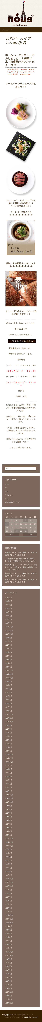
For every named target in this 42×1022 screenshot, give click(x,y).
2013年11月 (9, 1003)
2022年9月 (8, 765)
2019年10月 (9, 886)
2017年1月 (8, 988)
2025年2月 (8, 663)
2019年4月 (8, 904)
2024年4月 (8, 700)
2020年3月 (8, 868)
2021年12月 (9, 795)
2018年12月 (9, 915)
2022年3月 (8, 784)
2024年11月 (9, 674)
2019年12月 (9, 879)
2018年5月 (8, 937)
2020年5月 (8, 860)
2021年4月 (8, 824)
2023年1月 (8, 751)
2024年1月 (8, 711)
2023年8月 (8, 729)
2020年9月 (8, 849)
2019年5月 (8, 901)
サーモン (20, 72)
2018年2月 (8, 944)
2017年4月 (8, 977)
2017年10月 (9, 955)
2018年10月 (9, 922)
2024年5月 (8, 696)
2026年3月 (8, 616)
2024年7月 (8, 689)
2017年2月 (8, 985)
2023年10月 (9, 722)
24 (16, 531)
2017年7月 (8, 966)
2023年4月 (8, 740)
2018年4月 (8, 941)
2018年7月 (8, 930)
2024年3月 (8, 703)
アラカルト (9, 495)
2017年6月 (8, 970)
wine (6, 491)
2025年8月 (8, 641)
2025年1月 (8, 667)
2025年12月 (9, 627)
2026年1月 (8, 623)
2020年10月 (9, 846)
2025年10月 (9, 634)
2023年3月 (8, 744)
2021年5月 (8, 820)
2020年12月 (9, 838)
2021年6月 (8, 817)
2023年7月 (8, 733)
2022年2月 (8, 787)
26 (25, 531)
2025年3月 (8, 660)
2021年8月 (8, 809)
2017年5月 (8, 974)
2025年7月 (8, 645)
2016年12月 (9, 992)
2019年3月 (8, 908)
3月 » (30, 535)
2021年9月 (8, 806)
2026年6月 (8, 605)
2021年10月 (9, 802)
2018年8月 (8, 926)
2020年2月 (8, 871)
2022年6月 (8, 776)
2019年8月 (8, 893)
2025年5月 (8, 652)
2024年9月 (8, 681)
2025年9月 (8, 638)
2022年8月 (8, 769)
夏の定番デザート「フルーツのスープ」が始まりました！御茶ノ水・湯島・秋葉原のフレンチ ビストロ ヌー (21, 567)
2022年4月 (8, 780)
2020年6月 (8, 857)
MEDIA (7, 484)
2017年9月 (8, 959)
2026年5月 (8, 608)
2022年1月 (8, 791)
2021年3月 (8, 828)
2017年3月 (8, 981)
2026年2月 (8, 619)
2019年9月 (8, 890)
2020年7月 (8, 853)
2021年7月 (8, 813)
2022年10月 (9, 762)
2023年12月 (9, 714)
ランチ (7, 499)
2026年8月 (8, 597)
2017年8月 (8, 963)
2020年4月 (8, 864)
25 (21, 531)
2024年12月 (9, 670)
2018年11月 (9, 919)
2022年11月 (9, 758)
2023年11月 (9, 718)
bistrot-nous (26, 74)
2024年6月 (8, 692)
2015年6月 (8, 999)
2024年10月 (9, 678)
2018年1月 (8, 948)
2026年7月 (8, 601)
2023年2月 (8, 747)
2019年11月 (9, 882)
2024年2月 (8, 707)
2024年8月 (8, 685)
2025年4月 (8, 656)
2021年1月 (8, 835)
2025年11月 (9, 630)
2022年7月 (8, 773)
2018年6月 (8, 933)
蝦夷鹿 (15, 74)
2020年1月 (8, 875)
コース (13, 72)
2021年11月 (9, 798)
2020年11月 (9, 842)
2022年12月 (9, 754)
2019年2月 (8, 912)
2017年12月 (9, 952)
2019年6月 (8, 897)
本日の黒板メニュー (12, 502)
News (25, 69)
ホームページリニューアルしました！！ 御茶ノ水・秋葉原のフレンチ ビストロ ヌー (20, 60)
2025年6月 (8, 649)
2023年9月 (8, 725)
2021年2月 (8, 831)
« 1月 (11, 535)
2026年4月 (8, 612)
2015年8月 (8, 996)
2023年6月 (8, 736)
